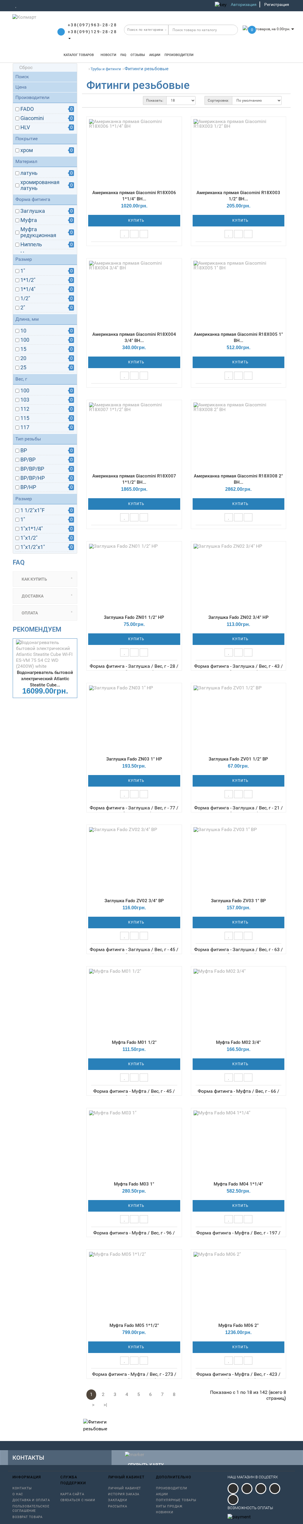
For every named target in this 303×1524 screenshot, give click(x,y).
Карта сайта (72, 1494)
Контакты (22, 1488)
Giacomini (32, 118)
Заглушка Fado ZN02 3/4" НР (238, 617)
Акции (154, 55)
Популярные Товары (176, 1500)
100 (24, 340)
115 (24, 418)
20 (23, 358)
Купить (135, 220)
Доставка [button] (32, 596)
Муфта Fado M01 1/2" (134, 1042)
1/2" (25, 298)
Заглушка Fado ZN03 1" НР (134, 759)
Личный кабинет (124, 1488)
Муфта (28, 220)
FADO (27, 109)
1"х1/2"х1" (32, 547)
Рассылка (117, 1506)
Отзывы (137, 55)
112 (24, 409)
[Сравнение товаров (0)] (24, 5)
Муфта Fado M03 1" (134, 1184)
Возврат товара (27, 1517)
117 (24, 427)
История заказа (123, 1494)
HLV (25, 127)
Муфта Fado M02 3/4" (238, 1042)
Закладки (117, 1500)
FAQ (123, 55)
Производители (179, 55)
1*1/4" (28, 289)
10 (23, 331)
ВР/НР (28, 487)
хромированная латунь (39, 185)
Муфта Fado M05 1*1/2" (134, 1325)
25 (23, 367)
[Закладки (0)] (16, 5)
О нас (17, 1494)
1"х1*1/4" (31, 529)
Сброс (26, 67)
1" (22, 271)
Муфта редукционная (38, 232)
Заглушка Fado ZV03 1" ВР (238, 900)
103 (24, 400)
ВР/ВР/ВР (32, 469)
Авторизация (244, 4)
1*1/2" (28, 280)
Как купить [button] (34, 579)
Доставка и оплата (31, 1500)
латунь (29, 173)
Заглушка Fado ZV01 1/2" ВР (238, 759)
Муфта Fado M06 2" (238, 1325)
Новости (108, 55)
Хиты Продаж (169, 1506)
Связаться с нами (77, 1500)
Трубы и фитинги (106, 69)
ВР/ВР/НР (32, 478)
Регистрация (276, 4)
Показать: (154, 100)
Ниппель (31, 244)
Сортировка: (218, 100)
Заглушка (32, 211)
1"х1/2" (29, 538)
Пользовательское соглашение (30, 1508)
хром (26, 150)
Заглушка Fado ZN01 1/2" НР (134, 617)
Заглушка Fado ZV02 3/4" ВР (134, 900)
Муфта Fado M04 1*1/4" (238, 1184)
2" (22, 308)
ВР (23, 450)
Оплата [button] (29, 613)
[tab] (45, 579)
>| (105, 1405)
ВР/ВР (28, 460)
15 (23, 349)
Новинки (164, 1512)
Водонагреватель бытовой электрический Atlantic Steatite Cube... (45, 679)
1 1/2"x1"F (32, 510)
